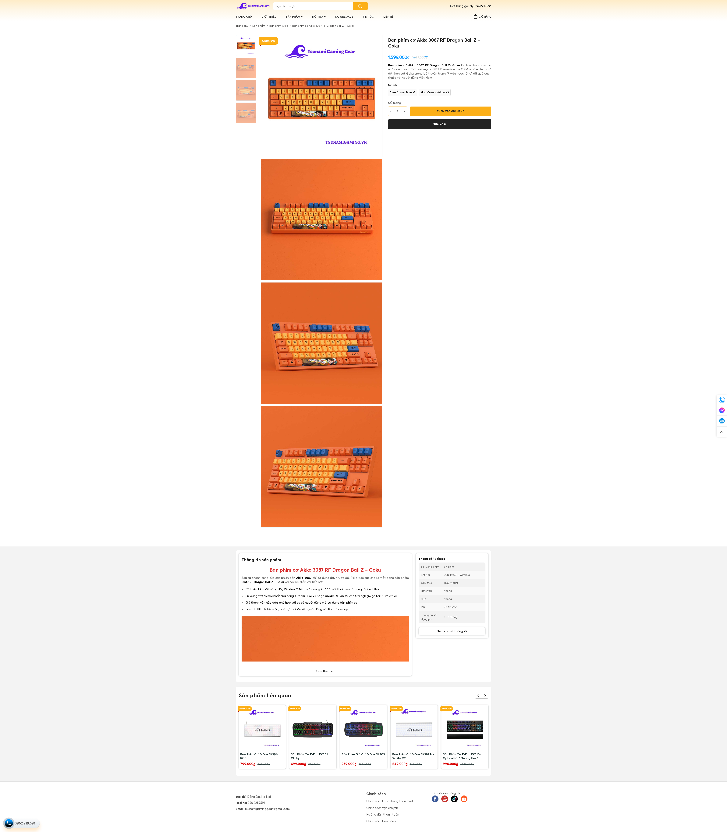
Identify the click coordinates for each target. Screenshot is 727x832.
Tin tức (368, 16)
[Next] (485, 696)
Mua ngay (439, 124)
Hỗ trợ (317, 16)
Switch (392, 85)
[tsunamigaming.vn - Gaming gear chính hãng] (253, 6)
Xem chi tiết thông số (452, 631)
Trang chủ (244, 16)
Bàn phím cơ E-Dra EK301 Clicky (309, 756)
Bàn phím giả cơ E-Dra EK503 (363, 754)
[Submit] (360, 6)
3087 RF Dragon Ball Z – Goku (263, 582)
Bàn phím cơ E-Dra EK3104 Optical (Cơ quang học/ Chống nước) (462, 756)
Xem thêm (323, 671)
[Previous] (478, 696)
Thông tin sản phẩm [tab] (261, 559)
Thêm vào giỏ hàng (451, 111)
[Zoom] (265, 523)
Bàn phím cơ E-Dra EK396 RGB (259, 756)
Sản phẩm (293, 16)
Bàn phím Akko (278, 25)
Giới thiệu (269, 16)
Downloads (344, 16)
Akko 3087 (304, 578)
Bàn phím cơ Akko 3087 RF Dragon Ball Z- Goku (424, 65)
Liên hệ (388, 16)
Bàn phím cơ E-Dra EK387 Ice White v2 (413, 756)
